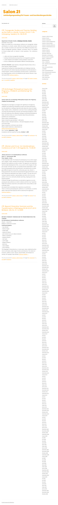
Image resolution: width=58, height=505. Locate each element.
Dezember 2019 (45, 224)
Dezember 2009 (45, 429)
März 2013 (44, 362)
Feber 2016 (44, 303)
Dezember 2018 (45, 245)
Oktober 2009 (45, 432)
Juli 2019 (43, 233)
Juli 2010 (43, 417)
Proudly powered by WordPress (8, 502)
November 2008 (45, 451)
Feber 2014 (44, 344)
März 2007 (44, 485)
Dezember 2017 (45, 265)
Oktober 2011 (45, 391)
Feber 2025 (44, 119)
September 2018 (45, 250)
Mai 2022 (44, 175)
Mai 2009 (44, 441)
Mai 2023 (44, 155)
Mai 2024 (44, 134)
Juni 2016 (44, 296)
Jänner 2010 (44, 427)
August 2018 (44, 252)
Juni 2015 (44, 316)
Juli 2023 (43, 151)
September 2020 (45, 209)
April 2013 (44, 361)
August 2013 (44, 354)
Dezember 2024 (45, 122)
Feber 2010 (44, 425)
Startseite (4, 5)
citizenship (32, 257)
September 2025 (45, 107)
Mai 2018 (44, 257)
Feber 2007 (44, 487)
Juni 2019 (44, 235)
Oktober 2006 (45, 493)
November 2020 (45, 206)
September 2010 (45, 413)
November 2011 (45, 390)
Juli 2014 (43, 335)
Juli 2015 (43, 315)
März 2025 (44, 117)
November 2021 (45, 185)
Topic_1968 (44, 65)
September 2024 (45, 127)
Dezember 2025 (45, 102)
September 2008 (45, 454)
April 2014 (44, 340)
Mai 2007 (44, 482)
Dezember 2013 (45, 347)
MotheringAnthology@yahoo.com (9, 128)
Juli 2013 (43, 356)
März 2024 (44, 137)
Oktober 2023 (45, 146)
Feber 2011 (44, 405)
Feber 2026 (44, 98)
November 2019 (45, 226)
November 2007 (45, 471)
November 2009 (45, 430)
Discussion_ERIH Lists (46, 53)
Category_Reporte (46, 50)
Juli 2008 (43, 458)
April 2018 (44, 258)
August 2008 (44, 456)
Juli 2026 (43, 90)
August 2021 (44, 190)
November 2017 (45, 267)
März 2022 (44, 178)
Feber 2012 (44, 384)
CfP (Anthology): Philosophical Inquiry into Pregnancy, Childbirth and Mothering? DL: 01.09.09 (17, 91)
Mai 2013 (44, 359)
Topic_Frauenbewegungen (47, 70)
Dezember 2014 (45, 327)
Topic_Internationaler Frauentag (49, 72)
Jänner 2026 (44, 100)
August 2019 (44, 231)
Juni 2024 (44, 132)
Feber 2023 (44, 160)
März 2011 (44, 403)
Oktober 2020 (45, 207)
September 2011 (45, 393)
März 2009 (44, 444)
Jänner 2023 (44, 161)
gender (31, 78)
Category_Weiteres (46, 51)
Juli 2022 (43, 172)
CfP (28, 78)
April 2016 (44, 299)
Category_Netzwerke (46, 39)
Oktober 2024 (45, 126)
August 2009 (44, 436)
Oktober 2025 (45, 105)
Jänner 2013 (44, 366)
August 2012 (44, 374)
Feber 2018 (44, 262)
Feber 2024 (44, 139)
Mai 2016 (44, 298)
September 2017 (45, 270)
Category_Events (45, 38)
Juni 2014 (44, 337)
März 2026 (44, 97)
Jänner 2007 (44, 488)
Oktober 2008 (45, 453)
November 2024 (45, 124)
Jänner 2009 (44, 448)
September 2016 (45, 291)
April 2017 (44, 279)
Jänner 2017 (44, 284)
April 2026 (44, 95)
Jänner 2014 (44, 345)
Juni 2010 (44, 419)
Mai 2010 (44, 420)
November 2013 (45, 349)
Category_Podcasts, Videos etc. (48, 44)
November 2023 (45, 144)
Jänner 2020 (44, 223)
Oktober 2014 (45, 330)
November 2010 (45, 410)
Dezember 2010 (45, 408)
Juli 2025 (43, 110)
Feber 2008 (44, 466)
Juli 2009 (43, 437)
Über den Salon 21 (13, 5)
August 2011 (44, 395)
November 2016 (45, 287)
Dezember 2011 (45, 388)
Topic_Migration (45, 75)
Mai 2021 (44, 195)
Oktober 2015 (45, 310)
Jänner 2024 (44, 141)
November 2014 (45, 328)
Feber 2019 (44, 241)
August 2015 (44, 313)
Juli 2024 (43, 131)
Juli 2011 (43, 396)
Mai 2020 (44, 216)
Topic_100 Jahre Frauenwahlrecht (49, 63)
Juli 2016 (43, 294)
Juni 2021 (44, 194)
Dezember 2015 (45, 306)
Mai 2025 (44, 114)
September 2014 (45, 332)
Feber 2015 (44, 323)
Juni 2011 (44, 398)
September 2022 (45, 168)
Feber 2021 (44, 201)
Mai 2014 (44, 338)
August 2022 (44, 170)
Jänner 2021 (44, 202)
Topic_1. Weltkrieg (46, 62)
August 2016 (44, 292)
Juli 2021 (43, 192)
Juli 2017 (43, 274)
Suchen (44, 23)
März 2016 (44, 301)
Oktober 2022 (45, 166)
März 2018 (44, 260)
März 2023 (44, 158)
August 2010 (44, 415)
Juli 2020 (43, 212)
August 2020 (44, 211)
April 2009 (44, 442)
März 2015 (44, 321)
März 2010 (44, 424)
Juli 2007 (43, 478)
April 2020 (44, 218)
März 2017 (44, 281)
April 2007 (44, 483)
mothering (32, 135)
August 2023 (44, 149)
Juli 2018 (43, 253)
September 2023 (45, 148)
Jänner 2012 (44, 386)
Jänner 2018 (44, 264)
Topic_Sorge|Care (46, 77)
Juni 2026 (44, 91)
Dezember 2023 (45, 143)
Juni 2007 (44, 480)
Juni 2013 (44, 357)
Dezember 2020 (45, 204)
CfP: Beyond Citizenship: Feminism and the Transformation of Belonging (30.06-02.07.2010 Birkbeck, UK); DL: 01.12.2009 (19, 208)
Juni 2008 (44, 459)
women (31, 195)
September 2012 (45, 373)
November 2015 (45, 308)
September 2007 (45, 475)
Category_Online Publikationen (48, 41)
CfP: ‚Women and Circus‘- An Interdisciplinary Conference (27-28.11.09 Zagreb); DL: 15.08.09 (18, 147)
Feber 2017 (44, 282)
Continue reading (14, 75)
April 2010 (44, 422)
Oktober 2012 (45, 371)
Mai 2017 (44, 277)
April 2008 (44, 463)
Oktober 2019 (45, 228)
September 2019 (45, 229)
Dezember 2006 (45, 490)
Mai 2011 (44, 400)
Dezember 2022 (45, 163)
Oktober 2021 (45, 187)
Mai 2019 (44, 236)
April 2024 (44, 136)
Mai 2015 (44, 318)
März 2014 (44, 342)
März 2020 (44, 219)
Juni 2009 (44, 439)
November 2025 (45, 103)
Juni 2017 (44, 275)
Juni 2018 (44, 255)
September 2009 (45, 434)
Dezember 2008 (45, 449)
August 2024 (44, 129)
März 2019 (44, 240)
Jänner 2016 (44, 304)
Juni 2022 (44, 173)
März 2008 (44, 465)
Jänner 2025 (44, 120)
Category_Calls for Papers (17, 78)
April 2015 (44, 320)
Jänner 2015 (44, 325)
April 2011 (44, 402)
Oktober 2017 (45, 269)
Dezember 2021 (45, 183)
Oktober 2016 (45, 289)
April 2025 (44, 115)
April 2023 (44, 156)
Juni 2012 (44, 378)
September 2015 (45, 311)
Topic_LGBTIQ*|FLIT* (46, 73)
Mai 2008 (44, 461)
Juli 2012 (43, 376)
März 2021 (44, 199)
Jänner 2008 (44, 468)
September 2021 (45, 189)
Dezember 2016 (45, 286)
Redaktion (12, 80)
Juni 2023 (44, 153)
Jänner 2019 (44, 243)
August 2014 (44, 333)
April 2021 (44, 197)
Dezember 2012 (45, 367)
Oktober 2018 (45, 248)
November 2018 (45, 246)
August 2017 (44, 272)
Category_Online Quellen (47, 43)
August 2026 (44, 88)
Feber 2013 (44, 364)
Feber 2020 (44, 221)
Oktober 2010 (45, 412)
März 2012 (44, 383)
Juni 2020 (44, 214)
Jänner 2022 (44, 182)
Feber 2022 (44, 180)
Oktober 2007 (45, 473)
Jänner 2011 (44, 407)
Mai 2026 (44, 93)
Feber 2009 (44, 446)
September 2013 (45, 352)
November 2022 (45, 165)
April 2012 (44, 381)
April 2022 (44, 177)
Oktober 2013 (45, 350)
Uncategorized (45, 79)
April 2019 (44, 238)
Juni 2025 (44, 112)
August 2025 (44, 109)
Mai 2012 (44, 379)
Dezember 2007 (45, 470)
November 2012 (45, 369)
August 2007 (44, 476)
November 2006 (45, 492)
